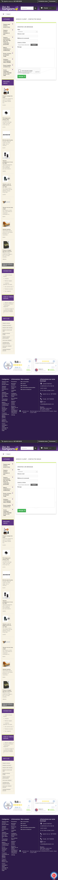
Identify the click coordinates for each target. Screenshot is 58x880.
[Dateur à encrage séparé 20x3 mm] (6, 90)
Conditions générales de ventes (14, 395)
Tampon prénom (7, 229)
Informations (7, 271)
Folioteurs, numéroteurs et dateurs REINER (7, 61)
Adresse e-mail (20, 33)
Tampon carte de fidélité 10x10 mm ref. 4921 (7, 185)
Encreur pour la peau (8, 140)
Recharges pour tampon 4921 (6, 118)
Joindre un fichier (21, 42)
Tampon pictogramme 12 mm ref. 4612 (8, 162)
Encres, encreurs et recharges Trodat (7, 55)
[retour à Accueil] (3, 14)
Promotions (14, 381)
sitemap (13, 414)
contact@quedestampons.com (47, 404)
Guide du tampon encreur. (13, 403)
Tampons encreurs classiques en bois (6, 32)
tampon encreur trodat (6, 334)
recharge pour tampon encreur (6, 343)
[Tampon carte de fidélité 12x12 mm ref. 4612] (6, 155)
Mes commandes (25, 381)
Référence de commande (23, 38)
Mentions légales (8, 280)
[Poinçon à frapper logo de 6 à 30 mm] (6, 245)
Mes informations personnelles (28, 387)
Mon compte (25, 379)
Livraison (6, 278)
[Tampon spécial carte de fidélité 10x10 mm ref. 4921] (6, 179)
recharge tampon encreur (6, 350)
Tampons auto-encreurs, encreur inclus (6, 26)
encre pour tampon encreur (7, 346)
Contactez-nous (43, 1)
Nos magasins (7, 291)
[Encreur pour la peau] (6, 134)
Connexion (52, 1)
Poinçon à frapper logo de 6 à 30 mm (7, 251)
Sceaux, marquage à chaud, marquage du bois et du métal (7, 72)
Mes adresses (24, 385)
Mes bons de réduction (26, 389)
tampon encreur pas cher (7, 330)
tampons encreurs (7, 325)
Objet (18, 29)
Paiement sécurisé (8, 289)
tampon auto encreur (7, 327)
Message (19, 47)
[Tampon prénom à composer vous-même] (6, 224)
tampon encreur (6, 323)
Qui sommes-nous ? (8, 286)
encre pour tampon (7, 340)
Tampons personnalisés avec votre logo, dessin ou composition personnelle (7, 41)
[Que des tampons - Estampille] (10, 8)
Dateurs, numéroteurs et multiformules (6, 49)
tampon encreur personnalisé (6, 337)
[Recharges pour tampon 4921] (6, 112)
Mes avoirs (23, 383)
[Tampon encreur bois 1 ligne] (6, 202)
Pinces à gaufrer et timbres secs (7, 66)
